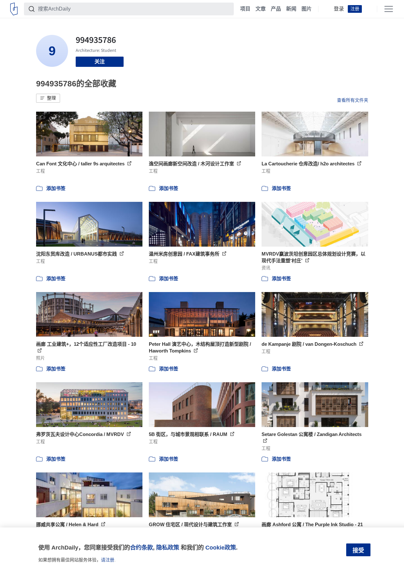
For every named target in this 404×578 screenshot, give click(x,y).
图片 (306, 8)
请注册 (107, 559)
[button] (48, 98)
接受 (358, 550)
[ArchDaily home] (14, 9)
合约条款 (141, 547)
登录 (339, 8)
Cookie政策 (220, 547)
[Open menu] (389, 9)
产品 (276, 8)
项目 (245, 8)
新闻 (291, 8)
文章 (260, 8)
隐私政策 (167, 547)
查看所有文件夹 (352, 100)
